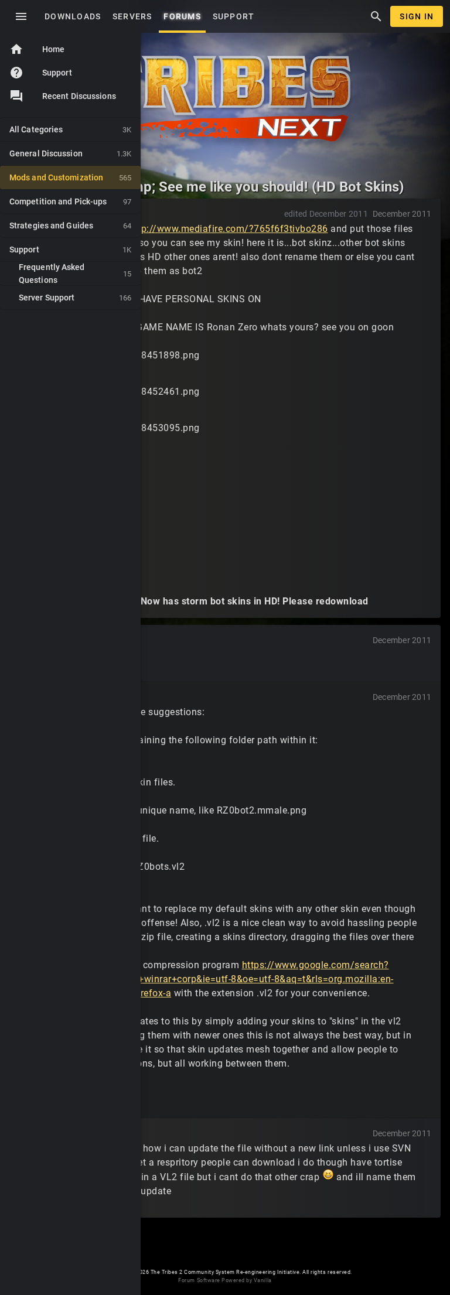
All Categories (70, 129)
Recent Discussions (79, 96)
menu (21, 16)
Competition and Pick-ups (70, 201)
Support (40, 73)
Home (36, 49)
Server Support (75, 297)
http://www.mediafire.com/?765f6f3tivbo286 (228, 228)
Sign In (417, 16)
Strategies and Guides (70, 225)
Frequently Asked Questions (75, 273)
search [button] (376, 16)
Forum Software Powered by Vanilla (224, 1280)
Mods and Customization (70, 177)
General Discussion (70, 153)
